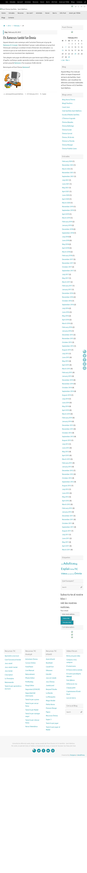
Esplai (44, 94)
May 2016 (65, 316)
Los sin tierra (71, 698)
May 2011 (65, 542)
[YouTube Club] (81, 6)
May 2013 (65, 452)
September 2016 (68, 305)
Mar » (68, 60)
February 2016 (67, 327)
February (17, 26)
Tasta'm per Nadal (31, 710)
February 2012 (67, 508)
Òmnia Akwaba (67, 122)
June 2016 (65, 312)
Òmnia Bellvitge (68, 126)
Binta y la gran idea (73, 656)
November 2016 (67, 297)
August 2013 (66, 440)
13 (62, 50)
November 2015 (67, 339)
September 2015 (68, 346)
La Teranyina (9, 679)
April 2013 (65, 456)
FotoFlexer (29, 667)
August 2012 (66, 486)
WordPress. (81, 755)
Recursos (35, 2)
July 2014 (65, 399)
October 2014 (67, 388)
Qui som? (20, 2)
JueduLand (50, 686)
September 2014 (68, 391)
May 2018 (65, 244)
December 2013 (67, 425)
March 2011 (66, 550)
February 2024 (67, 161)
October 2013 (67, 433)
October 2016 (67, 301)
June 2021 (65, 184)
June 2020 (65, 195)
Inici (7, 2)
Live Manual (29, 670)
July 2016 (65, 308)
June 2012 (65, 493)
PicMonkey (29, 682)
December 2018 (67, 229)
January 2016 (67, 331)
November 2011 (67, 520)
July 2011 (65, 535)
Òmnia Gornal (67, 134)
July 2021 (65, 180)
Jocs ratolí (8, 663)
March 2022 (66, 169)
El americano (71, 666)
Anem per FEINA (64, 2)
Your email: (64, 611)
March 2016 (66, 323)
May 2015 (65, 361)
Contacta (79, 2)
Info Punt (54, 2)
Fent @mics (70, 680)
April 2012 (65, 501)
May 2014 (65, 406)
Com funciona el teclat (13, 660)
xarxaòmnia (70, 574)
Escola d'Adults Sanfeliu (70, 115)
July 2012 (65, 489)
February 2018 (67, 256)
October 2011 (67, 523)
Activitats (28, 2)
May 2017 (65, 278)
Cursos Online (30, 663)
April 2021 (65, 192)
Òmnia (78, 573)
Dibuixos (49, 670)
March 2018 (66, 252)
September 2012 (68, 482)
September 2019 (68, 210)
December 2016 (67, 293)
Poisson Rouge (51, 708)
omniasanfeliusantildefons (14, 94)
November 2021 (67, 173)
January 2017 (67, 290)
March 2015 (66, 369)
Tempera (73, 755)
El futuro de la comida (74, 670)
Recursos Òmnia (52, 716)
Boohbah (49, 663)
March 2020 (66, 203)
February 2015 (67, 373)
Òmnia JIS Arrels (68, 137)
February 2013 (67, 463)
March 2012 (66, 504)
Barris (48, 2)
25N (62, 564)
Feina (71, 569)
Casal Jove (66, 107)
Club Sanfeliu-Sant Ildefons (72, 111)
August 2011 (66, 531)
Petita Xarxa (50, 704)
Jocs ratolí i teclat (11, 667)
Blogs (73, 2)
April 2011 (65, 546)
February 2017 (67, 286)
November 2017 (67, 263)
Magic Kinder (50, 701)
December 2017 (67, 259)
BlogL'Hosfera (67, 103)
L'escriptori (9, 675)
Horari (42, 2)
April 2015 (65, 365)
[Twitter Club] (75, 6)
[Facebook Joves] (78, 6)
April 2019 (65, 214)
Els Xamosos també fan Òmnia (19, 38)
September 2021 (68, 176)
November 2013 (67, 429)
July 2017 (65, 275)
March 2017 (66, 282)
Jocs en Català (51, 678)
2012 (9, 26)
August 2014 (66, 395)
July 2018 (65, 237)
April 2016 (65, 320)
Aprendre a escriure (12, 656)
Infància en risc (71, 684)
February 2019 (67, 222)
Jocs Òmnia (50, 682)
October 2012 (67, 478)
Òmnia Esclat (67, 130)
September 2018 (68, 233)
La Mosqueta (50, 697)
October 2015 (67, 342)
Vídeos (64, 573)
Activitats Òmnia (31, 659)
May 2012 (65, 497)
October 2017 (67, 267)
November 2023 (67, 165)
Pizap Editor (29, 686)
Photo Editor (30, 678)
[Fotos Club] (84, 6)
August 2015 (66, 350)
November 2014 (67, 384)
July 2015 (65, 354)
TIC (76, 569)
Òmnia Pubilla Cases (69, 149)
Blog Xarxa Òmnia (68, 100)
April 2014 (65, 410)
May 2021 (65, 188)
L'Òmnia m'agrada (68, 118)
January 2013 (67, 467)
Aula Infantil (50, 659)
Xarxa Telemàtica (31, 727)
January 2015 (67, 376)
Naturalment (30, 674)
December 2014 (67, 380)
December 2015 (67, 335)
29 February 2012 (33, 94)
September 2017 (68, 271)
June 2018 (65, 241)
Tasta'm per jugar (52, 723)
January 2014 (67, 422)
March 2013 (66, 459)
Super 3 (48, 720)
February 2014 (67, 418)
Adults (68, 564)
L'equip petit (70, 688)
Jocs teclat (9, 671)
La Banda (49, 693)
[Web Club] (72, 6)
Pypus (48, 712)
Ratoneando (9, 682)
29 (69, 57)
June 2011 (65, 538)
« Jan (63, 60)
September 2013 (68, 437)
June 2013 (65, 448)
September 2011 (68, 527)
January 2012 (67, 512)
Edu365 (48, 674)
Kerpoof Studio (51, 689)
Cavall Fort (50, 667)
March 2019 (66, 218)
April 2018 (65, 248)
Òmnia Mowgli (67, 145)
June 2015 (65, 357)
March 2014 (66, 414)
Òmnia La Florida (68, 141)
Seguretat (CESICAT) (32, 689)
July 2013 (65, 444)
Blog (75, 563)
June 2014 (65, 403)
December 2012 (67, 471)
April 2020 (65, 199)
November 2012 (67, 474)
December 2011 (67, 516)
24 (75, 54)
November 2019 (67, 207)
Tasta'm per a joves (32, 700)
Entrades (12, 2)
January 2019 (67, 225)
